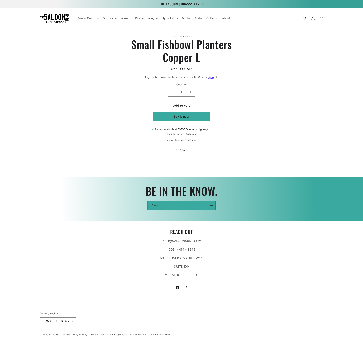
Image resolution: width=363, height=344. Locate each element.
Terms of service (137, 334)
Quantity (181, 84)
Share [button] (184, 150)
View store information (181, 140)
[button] (87, 19)
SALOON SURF (57, 334)
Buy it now (181, 116)
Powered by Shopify (76, 334)
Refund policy (98, 334)
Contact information (160, 334)
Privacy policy (117, 334)
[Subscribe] (211, 205)
